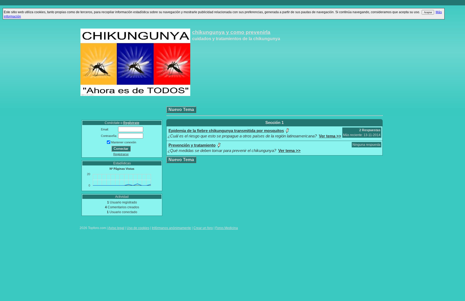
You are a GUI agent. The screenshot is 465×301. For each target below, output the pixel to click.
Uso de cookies (138, 228)
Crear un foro (203, 228)
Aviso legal (116, 228)
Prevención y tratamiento (192, 145)
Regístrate (131, 123)
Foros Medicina (226, 228)
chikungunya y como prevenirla (231, 32)
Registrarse (121, 154)
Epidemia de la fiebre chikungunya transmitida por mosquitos (226, 131)
